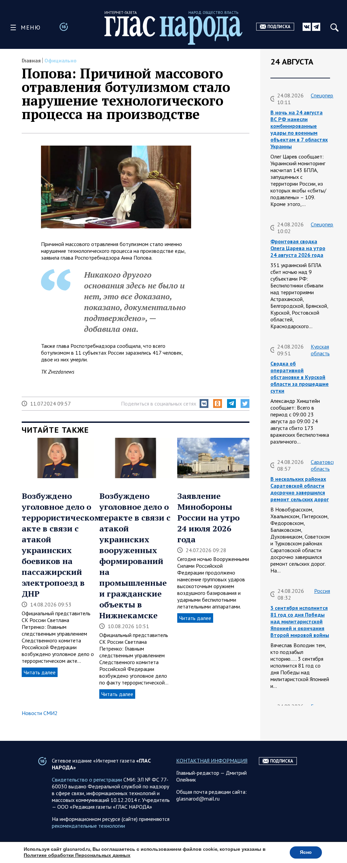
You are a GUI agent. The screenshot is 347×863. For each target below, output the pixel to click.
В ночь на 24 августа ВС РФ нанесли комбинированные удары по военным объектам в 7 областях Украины (299, 129)
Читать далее (40, 672)
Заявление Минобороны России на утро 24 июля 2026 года (208, 517)
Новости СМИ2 (40, 713)
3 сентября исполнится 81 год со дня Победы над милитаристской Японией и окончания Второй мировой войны (299, 621)
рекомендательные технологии (88, 825)
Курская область (320, 350)
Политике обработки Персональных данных (77, 855)
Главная (31, 60)
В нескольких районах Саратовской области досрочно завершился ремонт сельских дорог (299, 489)
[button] (204, 403)
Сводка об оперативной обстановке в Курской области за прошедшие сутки (299, 377)
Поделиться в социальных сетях (158, 403)
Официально (60, 60)
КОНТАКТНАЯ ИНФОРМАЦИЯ (211, 760)
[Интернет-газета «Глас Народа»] (173, 30)
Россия (322, 590)
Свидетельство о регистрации (87, 779)
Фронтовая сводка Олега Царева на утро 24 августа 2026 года (297, 248)
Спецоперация (327, 95)
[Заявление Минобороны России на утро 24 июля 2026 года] (213, 459)
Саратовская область (325, 465)
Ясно (306, 852)
